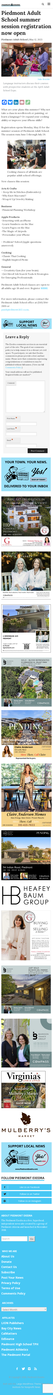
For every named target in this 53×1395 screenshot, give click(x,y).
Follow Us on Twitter (30, 1194)
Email (10, 440)
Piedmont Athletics (14, 1350)
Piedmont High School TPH (19, 1344)
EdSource (7, 1339)
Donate (6, 1262)
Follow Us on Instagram (29, 1201)
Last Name (12, 428)
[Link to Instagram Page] (30, 1367)
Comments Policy (13, 367)
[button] (43, 4)
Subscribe (8, 1272)
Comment (11, 383)
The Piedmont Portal (15, 1355)
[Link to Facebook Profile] (18, 1367)
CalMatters (9, 1333)
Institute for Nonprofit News (26, 1387)
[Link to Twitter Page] (24, 1367)
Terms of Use (10, 1288)
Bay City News (11, 1328)
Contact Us (9, 1267)
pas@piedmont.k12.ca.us (15, 309)
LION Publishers (12, 1323)
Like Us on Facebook (30, 1187)
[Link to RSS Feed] (35, 1367)
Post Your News (12, 1278)
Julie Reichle (44, 79)
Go (31, 1238)
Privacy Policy (10, 1283)
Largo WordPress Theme (28, 1383)
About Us (7, 1256)
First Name (12, 418)
